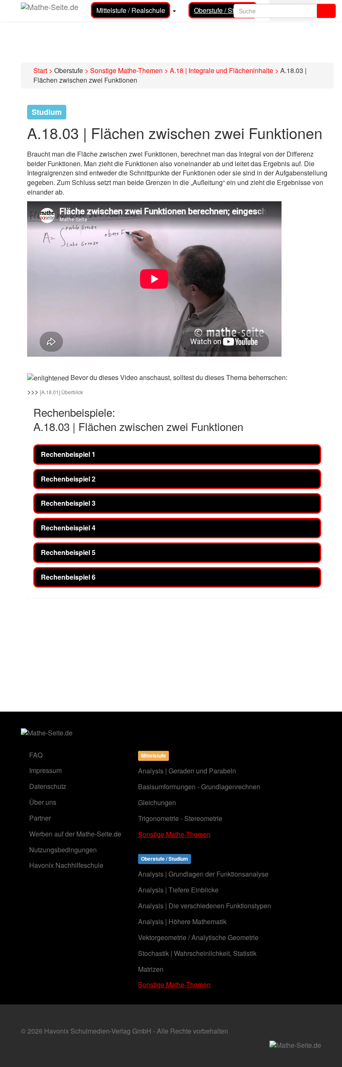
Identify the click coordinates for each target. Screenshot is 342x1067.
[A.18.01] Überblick (61, 391)
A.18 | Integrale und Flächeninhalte (221, 70)
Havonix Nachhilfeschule (66, 865)
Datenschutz (47, 786)
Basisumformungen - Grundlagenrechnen (199, 786)
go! (326, 11)
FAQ (36, 755)
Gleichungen (157, 802)
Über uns (42, 802)
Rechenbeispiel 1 (68, 454)
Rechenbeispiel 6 (68, 577)
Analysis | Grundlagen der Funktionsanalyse (203, 874)
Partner (40, 818)
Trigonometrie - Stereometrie (180, 818)
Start (40, 70)
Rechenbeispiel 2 (68, 479)
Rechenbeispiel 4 (68, 527)
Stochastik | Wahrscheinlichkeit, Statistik (197, 953)
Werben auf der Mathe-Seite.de (75, 834)
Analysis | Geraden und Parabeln (187, 771)
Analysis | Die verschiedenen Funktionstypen (204, 905)
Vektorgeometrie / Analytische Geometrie (198, 937)
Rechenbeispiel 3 (68, 503)
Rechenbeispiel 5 (68, 552)
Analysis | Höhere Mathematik (182, 921)
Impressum (45, 770)
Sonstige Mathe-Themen (126, 70)
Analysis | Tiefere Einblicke (178, 890)
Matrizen (150, 969)
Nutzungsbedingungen (63, 849)
